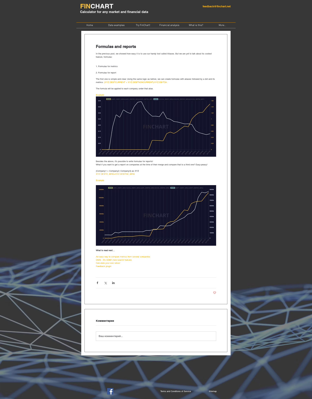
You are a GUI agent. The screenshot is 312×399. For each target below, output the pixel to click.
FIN (85, 6)
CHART (102, 6)
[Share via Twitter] (105, 282)
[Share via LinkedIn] (113, 282)
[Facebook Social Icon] (110, 391)
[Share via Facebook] (97, 282)
